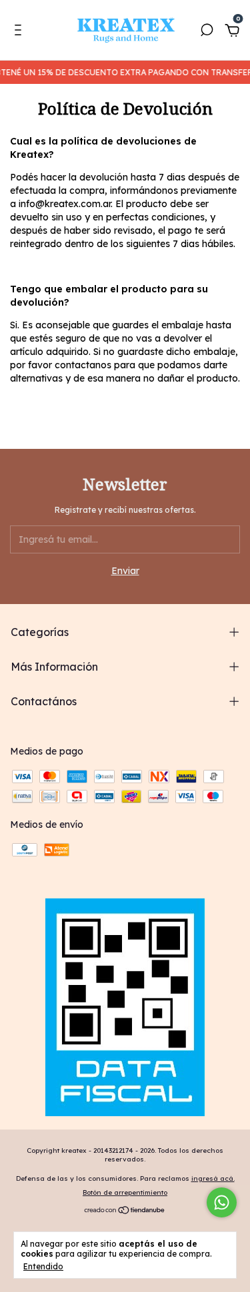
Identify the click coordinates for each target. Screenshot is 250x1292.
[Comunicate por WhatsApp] (222, 1202)
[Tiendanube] (125, 1211)
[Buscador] (206, 32)
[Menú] (20, 32)
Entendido (43, 1266)
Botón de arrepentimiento (125, 1192)
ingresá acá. (213, 1178)
